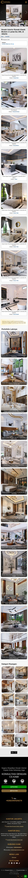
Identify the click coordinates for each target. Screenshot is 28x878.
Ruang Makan (16, 145)
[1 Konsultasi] (25, 876)
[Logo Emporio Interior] (5, 2)
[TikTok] (19, 863)
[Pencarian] (18, 876)
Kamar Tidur (16, 213)
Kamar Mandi (16, 314)
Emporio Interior (9, 870)
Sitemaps (14, 857)
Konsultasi (15, 786)
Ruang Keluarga (16, 111)
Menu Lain (14, 854)
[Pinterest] (12, 863)
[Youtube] (17, 863)
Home (2, 36)
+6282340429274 (14, 800)
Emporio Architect (21, 870)
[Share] (21, 876)
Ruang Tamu (16, 77)
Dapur (16, 179)
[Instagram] (14, 863)
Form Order (15, 790)
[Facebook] (9, 863)
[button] (26, 12)
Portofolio (7, 36)
